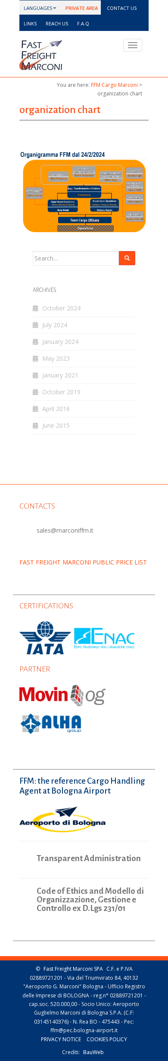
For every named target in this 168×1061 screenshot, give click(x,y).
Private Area (81, 8)
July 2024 (54, 325)
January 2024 (60, 341)
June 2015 (56, 425)
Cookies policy (107, 1039)
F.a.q (82, 23)
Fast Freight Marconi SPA (73, 968)
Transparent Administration (89, 858)
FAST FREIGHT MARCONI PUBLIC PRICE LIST (83, 562)
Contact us (121, 8)
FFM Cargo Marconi (114, 85)
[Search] (127, 258)
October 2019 (61, 392)
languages (37, 8)
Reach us (56, 23)
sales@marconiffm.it (65, 530)
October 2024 (61, 308)
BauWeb (93, 1052)
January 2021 (60, 375)
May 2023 (56, 358)
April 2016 (56, 409)
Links (29, 23)
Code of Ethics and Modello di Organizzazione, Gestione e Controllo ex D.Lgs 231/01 (90, 900)
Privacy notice (61, 1039)
